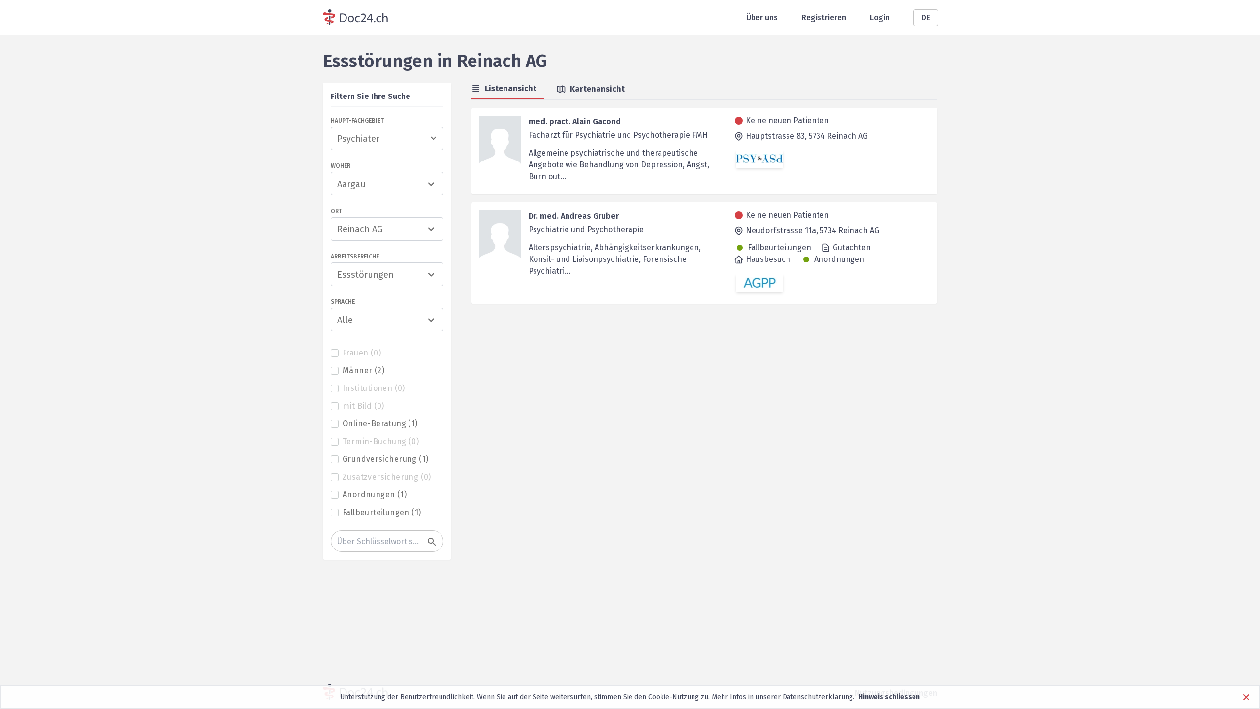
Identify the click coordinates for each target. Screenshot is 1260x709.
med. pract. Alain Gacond (575, 121)
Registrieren (823, 17)
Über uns (762, 17)
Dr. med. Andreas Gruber (574, 216)
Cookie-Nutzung (673, 697)
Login (880, 17)
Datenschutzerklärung (818, 697)
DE (925, 17)
